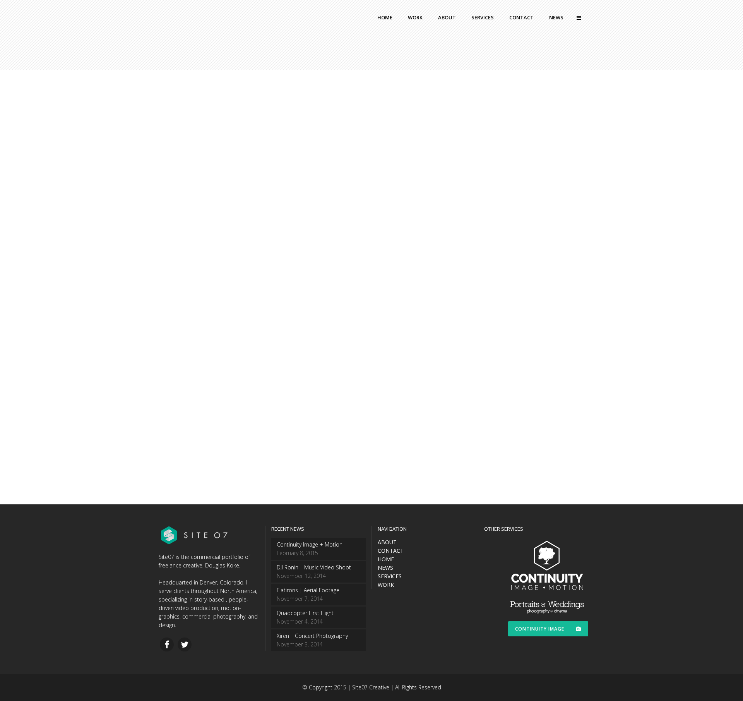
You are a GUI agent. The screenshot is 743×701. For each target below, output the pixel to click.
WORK (386, 584)
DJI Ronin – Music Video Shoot (314, 567)
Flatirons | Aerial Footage (308, 590)
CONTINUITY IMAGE (539, 629)
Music (221, 338)
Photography (247, 338)
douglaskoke (186, 338)
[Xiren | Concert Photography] (233, 213)
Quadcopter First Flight (305, 613)
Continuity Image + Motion (309, 544)
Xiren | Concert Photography (229, 361)
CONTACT (391, 550)
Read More (189, 431)
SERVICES (390, 576)
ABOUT (387, 542)
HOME (386, 559)
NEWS (385, 567)
